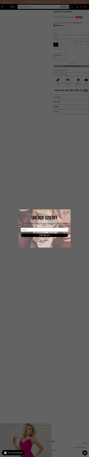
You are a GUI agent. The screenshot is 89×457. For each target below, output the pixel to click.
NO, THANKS (44, 240)
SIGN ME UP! (44, 235)
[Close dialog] (68, 211)
